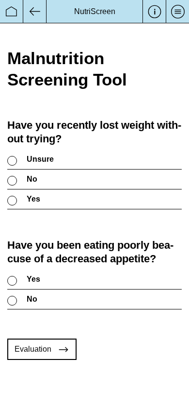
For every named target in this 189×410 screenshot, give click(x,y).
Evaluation (33, 349)
